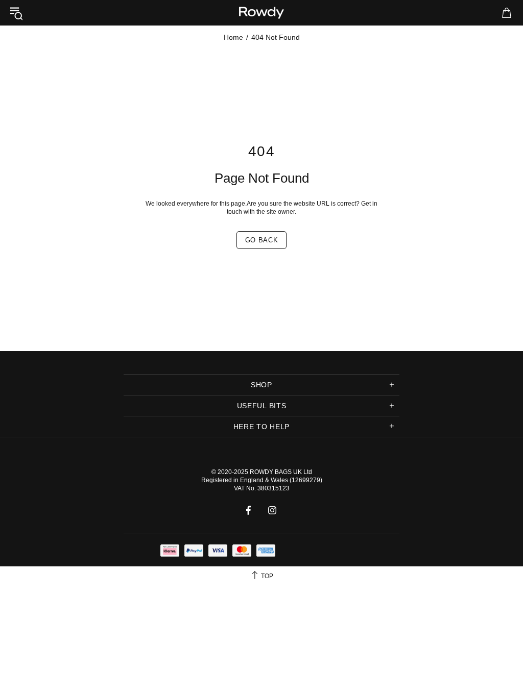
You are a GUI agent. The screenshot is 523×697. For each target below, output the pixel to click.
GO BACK (261, 240)
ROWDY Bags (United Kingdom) (261, 12)
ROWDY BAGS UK (276, 472)
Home (233, 37)
